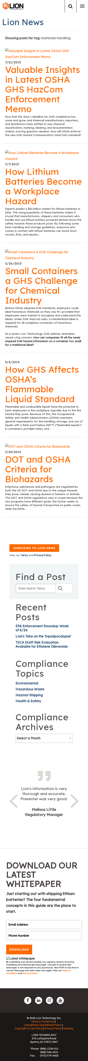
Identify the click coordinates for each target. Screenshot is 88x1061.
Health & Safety (28, 701)
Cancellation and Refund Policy (43, 1024)
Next (74, 800)
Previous (13, 800)
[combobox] (44, 738)
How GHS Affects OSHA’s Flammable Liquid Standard (42, 384)
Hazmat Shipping (29, 695)
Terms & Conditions (42, 1021)
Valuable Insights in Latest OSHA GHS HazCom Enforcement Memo (42, 89)
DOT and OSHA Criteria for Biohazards (38, 469)
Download (19, 949)
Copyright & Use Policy (28, 1028)
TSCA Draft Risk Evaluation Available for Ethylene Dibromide (42, 644)
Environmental (27, 683)
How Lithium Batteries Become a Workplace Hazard (43, 186)
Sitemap (68, 1028)
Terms (24, 555)
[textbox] (44, 738)
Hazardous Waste (30, 689)
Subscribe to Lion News (34, 548)
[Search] (70, 6)
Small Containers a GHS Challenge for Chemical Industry (41, 285)
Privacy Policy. (43, 555)
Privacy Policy (30, 973)
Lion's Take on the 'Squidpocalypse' (43, 636)
